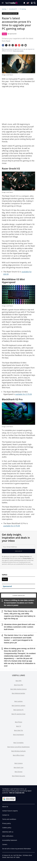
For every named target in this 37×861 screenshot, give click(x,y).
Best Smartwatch (18, 734)
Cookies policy (6, 827)
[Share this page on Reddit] (13, 45)
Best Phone (18, 722)
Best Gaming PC (18, 710)
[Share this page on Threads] (22, 45)
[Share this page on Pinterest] (16, 45)
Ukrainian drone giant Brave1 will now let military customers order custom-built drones (19, 626)
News (4, 34)
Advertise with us (7, 832)
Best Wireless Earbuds (18, 751)
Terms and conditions (9, 819)
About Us (5, 806)
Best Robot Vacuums (18, 776)
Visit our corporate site (16, 793)
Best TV (18, 726)
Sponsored (13, 34)
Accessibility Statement (9, 840)
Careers (4, 844)
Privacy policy (6, 823)
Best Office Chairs (18, 755)
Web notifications (7, 836)
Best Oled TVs (18, 730)
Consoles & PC (13, 9)
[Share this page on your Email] (25, 45)
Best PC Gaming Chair (18, 714)
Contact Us (5, 815)
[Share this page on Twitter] (6, 45)
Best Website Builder (18, 693)
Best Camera (19, 763)
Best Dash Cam (18, 767)
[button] (34, 3)
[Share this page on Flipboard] (19, 45)
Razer (5, 579)
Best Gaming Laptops (18, 705)
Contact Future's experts (10, 811)
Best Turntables (18, 743)
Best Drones (18, 772)
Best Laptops (18, 701)
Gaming (4, 9)
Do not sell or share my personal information (16, 849)
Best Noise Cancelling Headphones (18, 747)
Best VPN (18, 681)
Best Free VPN (18, 685)
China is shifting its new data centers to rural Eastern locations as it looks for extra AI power (19, 602)
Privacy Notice (27, 558)
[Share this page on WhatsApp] (9, 45)
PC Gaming (23, 9)
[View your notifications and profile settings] (24, 3)
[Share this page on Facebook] (3, 45)
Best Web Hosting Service (18, 689)
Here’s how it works (18, 51)
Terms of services (25, 556)
